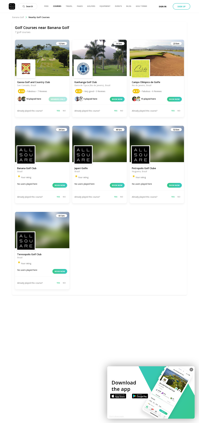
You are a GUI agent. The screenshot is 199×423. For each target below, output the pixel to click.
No (64, 110)
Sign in (162, 6)
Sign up (181, 6)
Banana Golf (18, 17)
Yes (58, 110)
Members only (58, 99)
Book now (117, 99)
